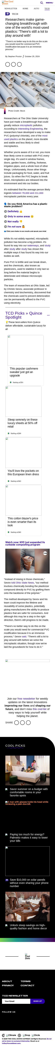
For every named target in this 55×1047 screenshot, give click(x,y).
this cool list (39, 709)
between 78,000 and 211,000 (27, 193)
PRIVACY (8, 985)
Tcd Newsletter (15, 996)
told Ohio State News (22, 582)
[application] (27, 561)
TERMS (26, 981)
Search (42, 3)
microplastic (26, 125)
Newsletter (11, 9)
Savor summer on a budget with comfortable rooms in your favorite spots (29, 792)
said (24, 636)
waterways (33, 245)
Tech (47, 9)
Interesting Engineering (30, 128)
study (47, 245)
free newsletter (26, 698)
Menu (49, 3)
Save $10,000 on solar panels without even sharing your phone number (29, 883)
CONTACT (27, 985)
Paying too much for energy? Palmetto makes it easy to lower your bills (29, 837)
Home (25, 9)
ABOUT (7, 981)
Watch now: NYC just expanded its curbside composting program (25, 543)
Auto (36, 9)
